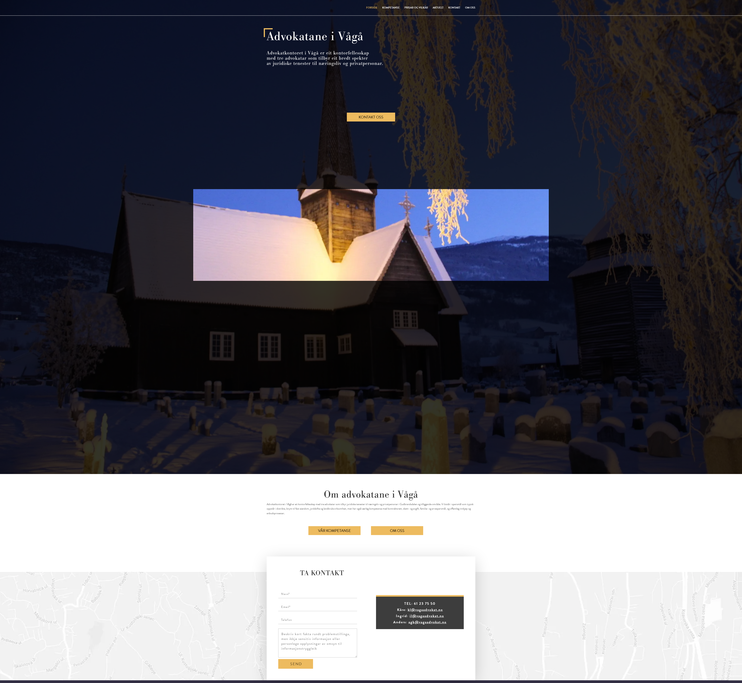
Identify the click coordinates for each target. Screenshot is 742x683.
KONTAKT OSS (371, 117)
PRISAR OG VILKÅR (416, 8)
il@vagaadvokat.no (427, 616)
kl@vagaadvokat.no (425, 609)
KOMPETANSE (391, 8)
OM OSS (470, 8)
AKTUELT (438, 8)
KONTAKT (454, 8)
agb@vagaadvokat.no (427, 622)
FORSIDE (371, 8)
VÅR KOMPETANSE (334, 530)
